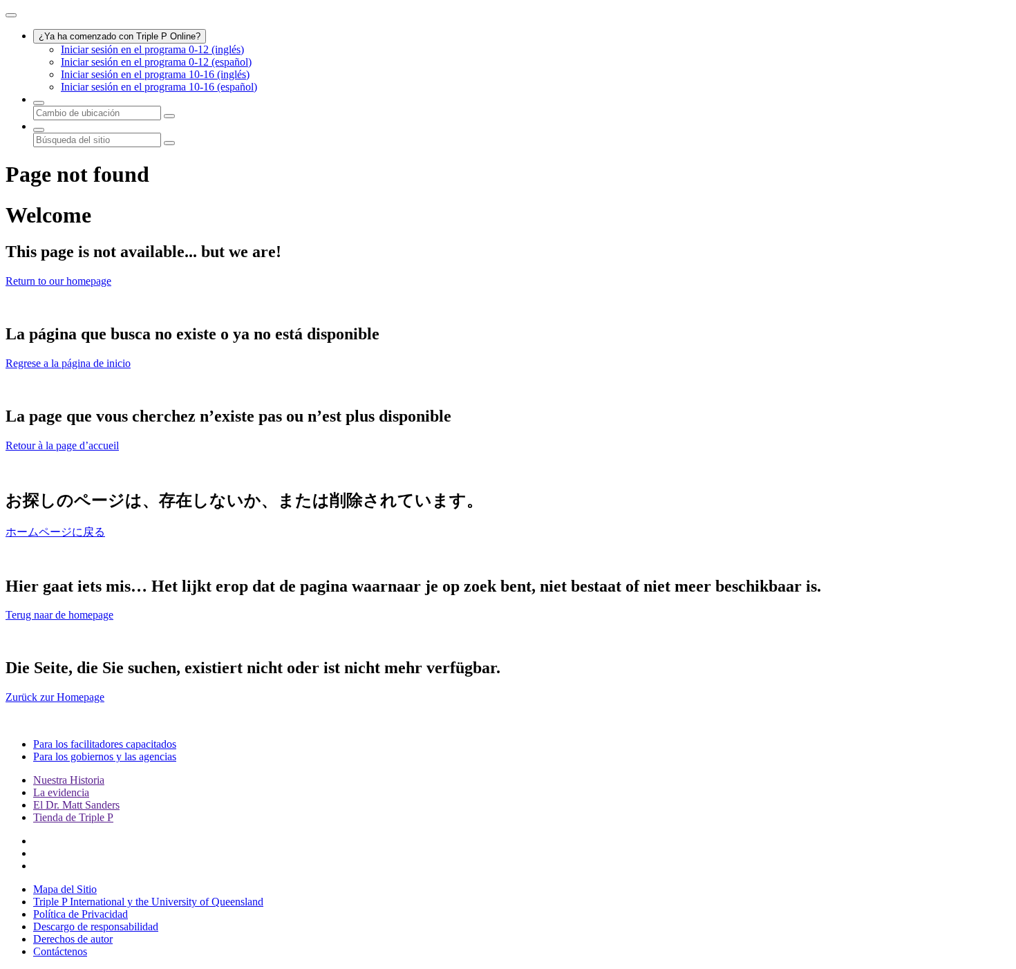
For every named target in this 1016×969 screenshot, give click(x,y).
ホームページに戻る (55, 532)
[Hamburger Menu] (11, 15)
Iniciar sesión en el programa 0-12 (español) (156, 62)
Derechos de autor (73, 939)
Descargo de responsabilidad (95, 926)
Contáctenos (60, 951)
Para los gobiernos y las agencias (104, 756)
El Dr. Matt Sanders (76, 805)
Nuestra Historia (68, 780)
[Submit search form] (169, 143)
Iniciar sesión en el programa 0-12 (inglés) (152, 49)
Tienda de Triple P (73, 817)
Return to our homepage (58, 281)
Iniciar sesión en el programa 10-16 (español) (159, 87)
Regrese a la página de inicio (68, 363)
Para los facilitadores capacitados (104, 744)
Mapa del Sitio (65, 889)
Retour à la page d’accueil (62, 445)
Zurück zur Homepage (55, 697)
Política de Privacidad (80, 914)
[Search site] (38, 130)
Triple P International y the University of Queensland (148, 901)
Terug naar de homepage (59, 615)
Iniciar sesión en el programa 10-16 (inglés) (155, 74)
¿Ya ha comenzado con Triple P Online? (119, 36)
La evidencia (61, 792)
